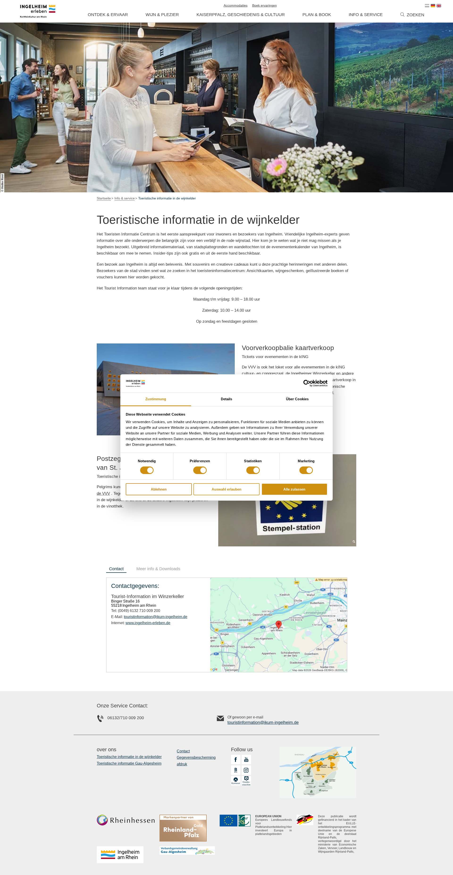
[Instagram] (246, 770)
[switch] (200, 470)
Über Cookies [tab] (297, 399)
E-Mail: (149, 617)
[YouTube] (246, 759)
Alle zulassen (294, 489)
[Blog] (235, 770)
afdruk (182, 764)
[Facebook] (235, 759)
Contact (183, 751)
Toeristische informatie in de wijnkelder (129, 757)
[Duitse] (433, 6)
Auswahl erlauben (226, 489)
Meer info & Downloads (158, 568)
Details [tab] (226, 399)
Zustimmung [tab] (155, 399)
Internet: (140, 623)
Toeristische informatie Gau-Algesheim (129, 763)
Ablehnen (159, 489)
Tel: (135, 611)
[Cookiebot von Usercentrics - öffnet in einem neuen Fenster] (306, 383)
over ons (106, 749)
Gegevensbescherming (196, 757)
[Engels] (438, 6)
